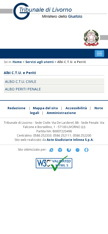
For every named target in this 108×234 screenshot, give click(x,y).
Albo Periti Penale (23, 89)
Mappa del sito (45, 108)
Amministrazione (61, 112)
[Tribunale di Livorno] (54, 13)
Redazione (16, 108)
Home (17, 62)
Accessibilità (76, 108)
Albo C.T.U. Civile (20, 81)
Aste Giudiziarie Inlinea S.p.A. (70, 140)
